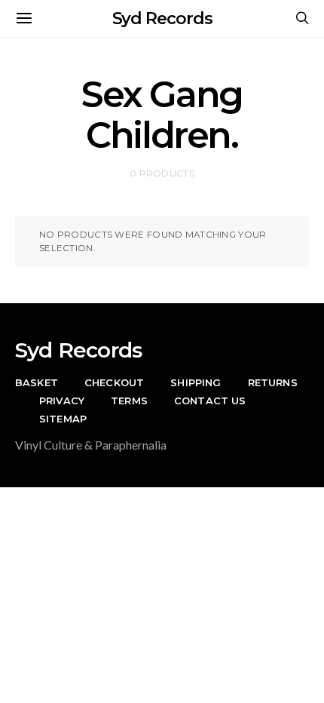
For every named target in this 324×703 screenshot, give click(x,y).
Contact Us (210, 400)
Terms (129, 400)
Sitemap (63, 419)
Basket (36, 382)
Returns (273, 382)
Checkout (114, 382)
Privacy (61, 400)
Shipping (195, 382)
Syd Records (162, 18)
